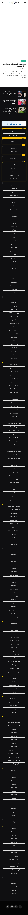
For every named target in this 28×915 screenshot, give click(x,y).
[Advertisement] (14, 21)
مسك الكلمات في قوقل (14, 185)
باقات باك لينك (14, 309)
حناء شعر (14, 486)
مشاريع (14, 537)
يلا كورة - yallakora (14, 757)
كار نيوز (14, 223)
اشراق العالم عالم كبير (14, 323)
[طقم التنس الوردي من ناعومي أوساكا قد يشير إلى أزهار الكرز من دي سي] (22, 102)
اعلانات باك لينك (14, 541)
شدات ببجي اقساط (14, 364)
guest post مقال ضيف (14, 509)
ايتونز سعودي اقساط (14, 385)
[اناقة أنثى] (14, 2)
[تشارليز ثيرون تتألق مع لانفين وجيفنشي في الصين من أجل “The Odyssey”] (22, 94)
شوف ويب (14, 202)
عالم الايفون (14, 212)
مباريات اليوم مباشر (14, 557)
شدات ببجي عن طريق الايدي (14, 423)
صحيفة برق (14, 168)
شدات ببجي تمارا (14, 368)
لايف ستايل (24, 61)
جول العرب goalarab (14, 685)
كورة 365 (14, 678)
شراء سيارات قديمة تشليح (14, 672)
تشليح (14, 651)
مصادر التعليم (14, 337)
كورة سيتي (14, 681)
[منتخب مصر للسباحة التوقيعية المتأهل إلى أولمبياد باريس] (14, 55)
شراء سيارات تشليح (14, 658)
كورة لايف (14, 777)
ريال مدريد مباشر (14, 564)
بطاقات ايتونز (14, 465)
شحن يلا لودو (14, 454)
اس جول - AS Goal (14, 764)
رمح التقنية (14, 261)
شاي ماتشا (14, 496)
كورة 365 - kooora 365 (14, 760)
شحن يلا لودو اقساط (14, 388)
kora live (14, 774)
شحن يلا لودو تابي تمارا (14, 430)
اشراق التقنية (14, 188)
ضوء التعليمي (14, 164)
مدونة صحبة (14, 282)
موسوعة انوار (14, 289)
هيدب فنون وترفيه (14, 354)
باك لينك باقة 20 (14, 516)
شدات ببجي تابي (14, 375)
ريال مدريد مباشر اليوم (14, 698)
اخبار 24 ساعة (14, 351)
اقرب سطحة (14, 647)
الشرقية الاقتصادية (14, 209)
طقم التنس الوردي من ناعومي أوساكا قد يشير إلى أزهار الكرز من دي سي (9, 101)
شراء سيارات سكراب (14, 654)
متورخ (14, 233)
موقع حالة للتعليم (14, 347)
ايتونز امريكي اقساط (14, 437)
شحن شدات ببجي (14, 447)
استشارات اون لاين (14, 251)
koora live (14, 736)
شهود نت (14, 271)
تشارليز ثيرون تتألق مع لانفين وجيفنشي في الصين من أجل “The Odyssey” (9, 93)
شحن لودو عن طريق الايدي (14, 458)
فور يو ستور (14, 416)
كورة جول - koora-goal (14, 725)
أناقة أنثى (14, 230)
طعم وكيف (14, 268)
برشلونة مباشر (14, 561)
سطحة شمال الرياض (14, 637)
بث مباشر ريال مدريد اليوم (14, 688)
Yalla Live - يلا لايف (14, 750)
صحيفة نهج (14, 219)
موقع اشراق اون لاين (14, 175)
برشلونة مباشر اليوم (14, 702)
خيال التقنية (14, 199)
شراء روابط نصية (14, 306)
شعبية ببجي (14, 461)
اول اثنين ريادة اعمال (14, 131)
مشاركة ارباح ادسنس (14, 135)
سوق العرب (14, 513)
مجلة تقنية (14, 340)
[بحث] (2, 2)
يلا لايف (14, 692)
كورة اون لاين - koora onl (14, 753)
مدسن (14, 237)
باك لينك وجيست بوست (14, 333)
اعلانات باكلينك (14, 544)
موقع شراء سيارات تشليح (14, 661)
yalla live (14, 712)
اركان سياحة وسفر (14, 178)
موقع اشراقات (14, 171)
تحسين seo (14, 151)
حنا (14, 489)
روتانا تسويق (14, 240)
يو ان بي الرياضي (14, 344)
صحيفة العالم (14, 358)
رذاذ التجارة (14, 265)
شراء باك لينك (14, 299)
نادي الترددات (14, 247)
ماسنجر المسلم (14, 158)
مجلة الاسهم (14, 206)
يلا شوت (14, 551)
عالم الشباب (14, 141)
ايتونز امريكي (14, 382)
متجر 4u (14, 420)
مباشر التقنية (14, 278)
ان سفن (14, 192)
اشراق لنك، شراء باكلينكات (14, 313)
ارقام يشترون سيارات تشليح (14, 665)
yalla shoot (14, 554)
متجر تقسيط (14, 402)
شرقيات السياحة (14, 285)
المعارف (14, 254)
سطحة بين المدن (14, 630)
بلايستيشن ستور (14, 468)
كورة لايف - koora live (14, 856)
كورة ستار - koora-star (14, 722)
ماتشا (14, 493)
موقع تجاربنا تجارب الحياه (14, 530)
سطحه (14, 626)
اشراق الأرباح (14, 292)
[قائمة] (25, 2)
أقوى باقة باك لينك (14, 523)
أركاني (14, 275)
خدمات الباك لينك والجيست (14, 506)
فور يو (14, 444)
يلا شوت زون (14, 886)
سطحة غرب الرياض (14, 640)
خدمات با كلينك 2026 (14, 527)
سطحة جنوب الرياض (14, 644)
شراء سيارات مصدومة (14, 668)
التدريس (14, 320)
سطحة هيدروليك (14, 633)
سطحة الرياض (14, 623)
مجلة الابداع (14, 244)
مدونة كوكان (14, 216)
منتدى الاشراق (14, 327)
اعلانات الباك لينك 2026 (14, 330)
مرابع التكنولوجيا (14, 195)
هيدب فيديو (14, 258)
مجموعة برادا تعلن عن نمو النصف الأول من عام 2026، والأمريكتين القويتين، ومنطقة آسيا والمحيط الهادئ (9, 111)
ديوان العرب (14, 534)
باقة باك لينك (14, 148)
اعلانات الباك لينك (14, 316)
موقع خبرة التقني (14, 226)
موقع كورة (14, 822)
